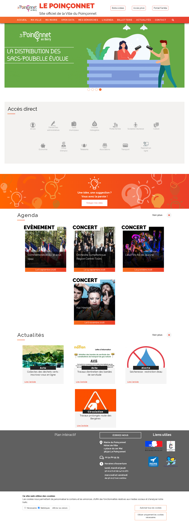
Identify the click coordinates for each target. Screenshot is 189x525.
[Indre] (153, 461)
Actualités (143, 20)
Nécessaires (32, 508)
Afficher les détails (59, 508)
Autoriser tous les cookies (150, 508)
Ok (26, 137)
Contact (160, 20)
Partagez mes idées (94, 203)
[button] (88, 89)
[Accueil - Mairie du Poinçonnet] (27, 8)
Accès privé (138, 8)
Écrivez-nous (120, 435)
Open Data (68, 20)
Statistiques (45, 508)
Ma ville (36, 20)
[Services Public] (153, 446)
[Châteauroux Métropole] (171, 446)
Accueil (22, 20)
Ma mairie (52, 20)
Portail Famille (160, 8)
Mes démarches (88, 20)
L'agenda (107, 20)
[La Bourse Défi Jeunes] (94, 55)
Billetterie (124, 20)
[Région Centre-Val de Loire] (170, 461)
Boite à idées (118, 8)
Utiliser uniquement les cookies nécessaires (151, 516)
